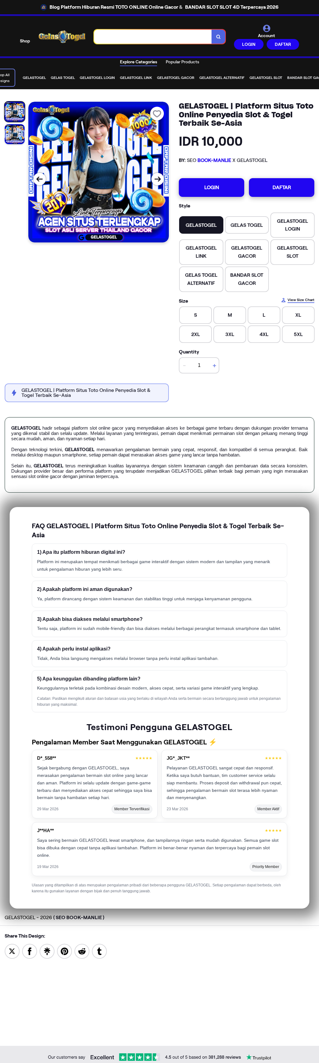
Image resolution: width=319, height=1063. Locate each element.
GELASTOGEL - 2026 (54, 917)
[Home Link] (62, 37)
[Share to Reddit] (81, 950)
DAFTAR (283, 44)
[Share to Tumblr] (99, 950)
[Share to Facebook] (29, 950)
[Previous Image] (39, 179)
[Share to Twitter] (12, 950)
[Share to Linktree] (47, 950)
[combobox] (153, 37)
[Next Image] (157, 179)
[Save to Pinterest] (64, 950)
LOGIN (248, 44)
